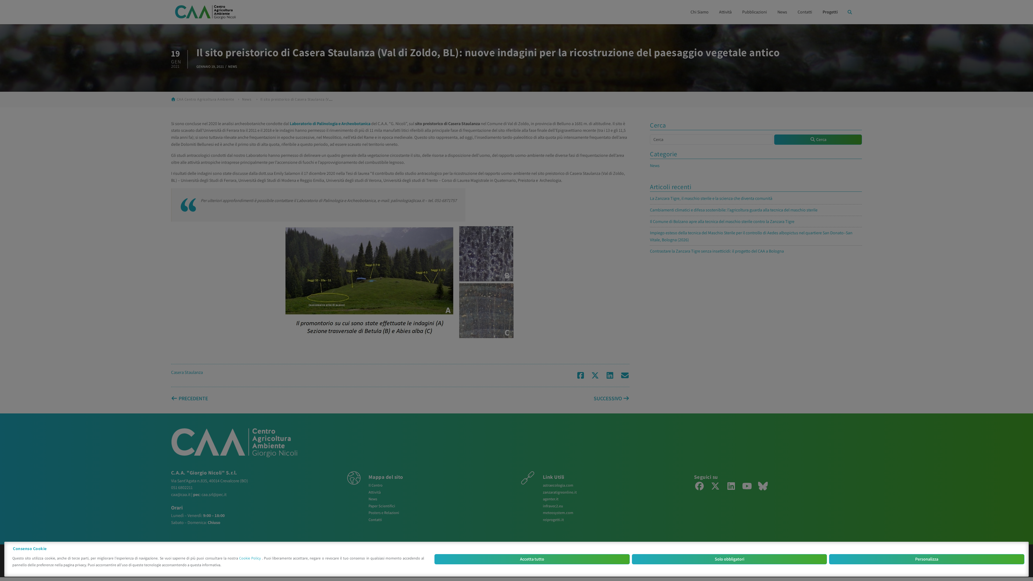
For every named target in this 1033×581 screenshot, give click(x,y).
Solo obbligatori (729, 559)
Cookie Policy (250, 558)
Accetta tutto (532, 559)
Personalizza (926, 559)
